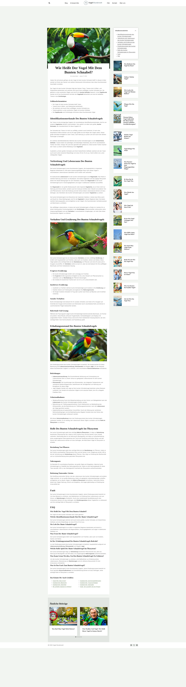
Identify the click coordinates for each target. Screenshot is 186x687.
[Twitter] (134, 645)
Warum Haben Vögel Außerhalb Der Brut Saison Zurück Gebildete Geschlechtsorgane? (129, 120)
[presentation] (63, 616)
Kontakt (114, 3)
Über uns (122, 3)
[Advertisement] (93, 17)
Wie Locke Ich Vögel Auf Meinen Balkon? (129, 91)
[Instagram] (137, 645)
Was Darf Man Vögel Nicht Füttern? (63, 629)
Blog (66, 3)
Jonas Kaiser (75, 76)
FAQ (108, 3)
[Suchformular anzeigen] (49, 3)
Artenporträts (74, 3)
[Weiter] (105, 621)
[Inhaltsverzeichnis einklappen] (135, 31)
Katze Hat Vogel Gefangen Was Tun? (129, 220)
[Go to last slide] (52, 621)
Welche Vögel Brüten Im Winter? (128, 136)
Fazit (118, 54)
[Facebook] (131, 645)
